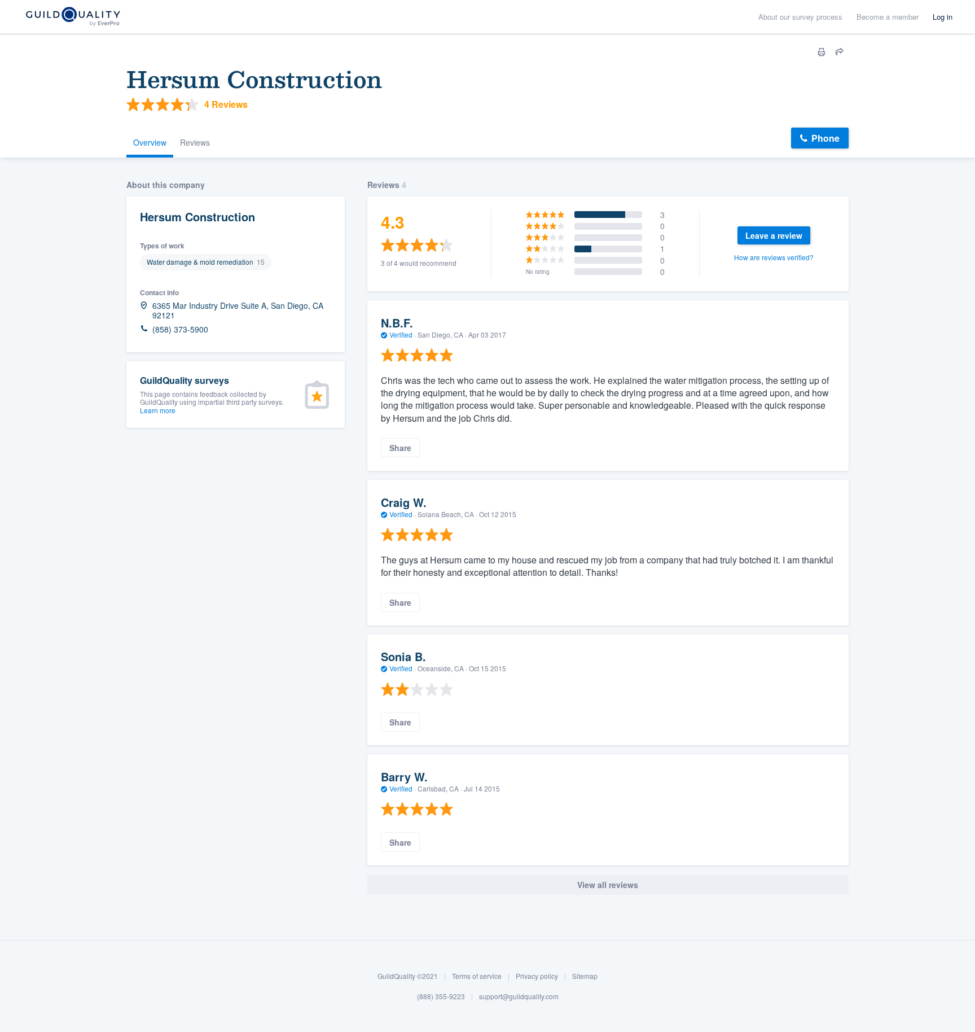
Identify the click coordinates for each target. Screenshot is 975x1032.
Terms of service (477, 976)
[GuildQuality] (72, 17)
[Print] (822, 52)
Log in (942, 16)
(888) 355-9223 (441, 996)
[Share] (840, 52)
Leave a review (773, 235)
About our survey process (800, 16)
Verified (401, 334)
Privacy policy (537, 976)
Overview (149, 142)
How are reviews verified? (774, 257)
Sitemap (585, 976)
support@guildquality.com (519, 996)
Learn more (157, 410)
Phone (825, 138)
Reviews (195, 142)
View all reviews (607, 884)
